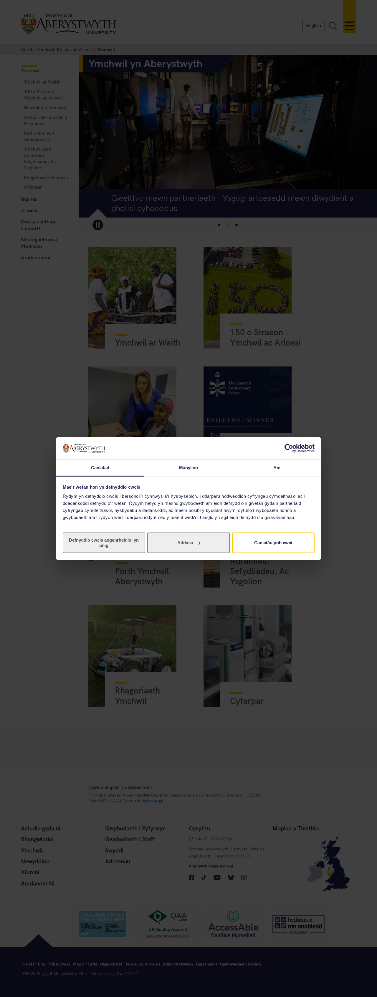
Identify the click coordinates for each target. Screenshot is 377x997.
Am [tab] (276, 467)
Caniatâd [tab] (100, 467)
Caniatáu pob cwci (273, 542)
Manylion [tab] (188, 467)
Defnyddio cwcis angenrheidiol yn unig (104, 543)
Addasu (185, 542)
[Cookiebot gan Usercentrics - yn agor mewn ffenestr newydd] (289, 448)
